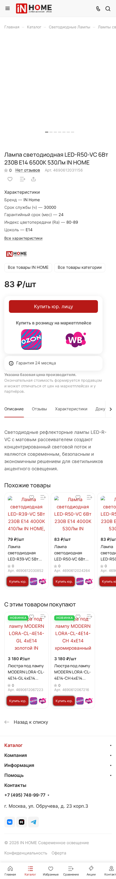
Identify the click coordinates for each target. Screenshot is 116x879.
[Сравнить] (22, 179)
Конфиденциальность (25, 853)
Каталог (13, 745)
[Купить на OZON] (31, 339)
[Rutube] (21, 822)
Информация (19, 765)
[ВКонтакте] (9, 822)
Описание (14, 409)
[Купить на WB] (76, 339)
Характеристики (71, 409)
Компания (15, 755)
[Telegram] (33, 822)
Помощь (14, 775)
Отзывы (39, 409)
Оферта (59, 853)
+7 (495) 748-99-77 (24, 795)
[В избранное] (10, 179)
